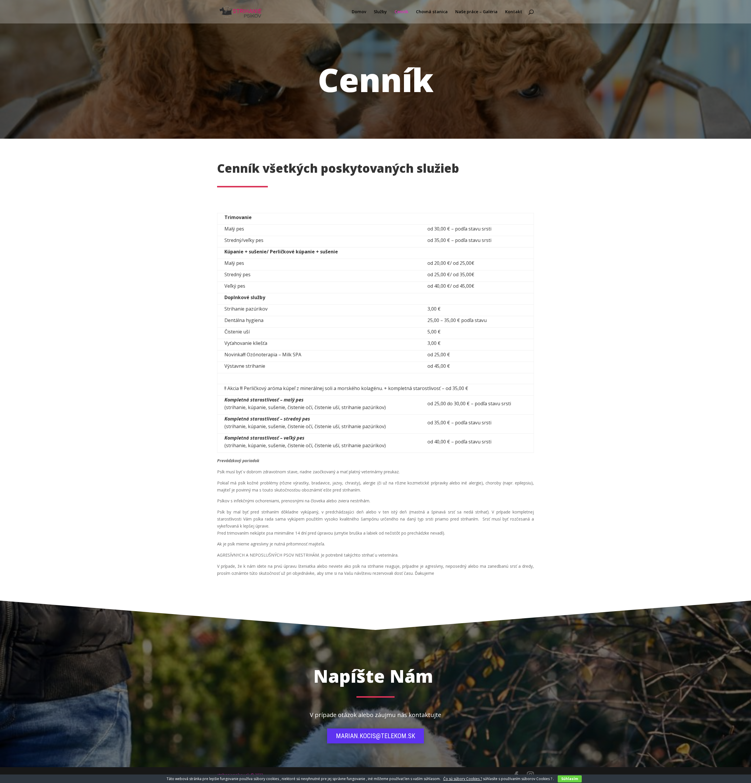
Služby (380, 12)
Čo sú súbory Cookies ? (462, 778)
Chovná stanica (432, 12)
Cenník (401, 12)
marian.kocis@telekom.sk (375, 736)
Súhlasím (569, 778)
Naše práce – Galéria (476, 12)
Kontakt (513, 12)
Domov (359, 12)
